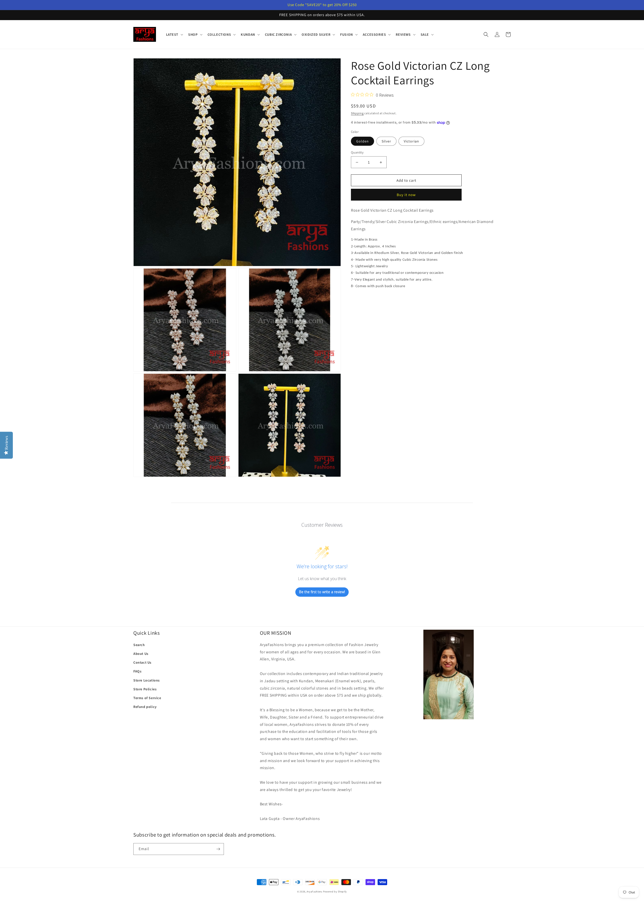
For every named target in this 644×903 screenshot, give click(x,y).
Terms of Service (147, 698)
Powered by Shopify (335, 891)
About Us (140, 653)
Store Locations (146, 680)
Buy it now (406, 194)
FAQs (137, 671)
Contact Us (142, 662)
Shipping (357, 113)
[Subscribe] (218, 849)
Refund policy (145, 706)
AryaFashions (314, 891)
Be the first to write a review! (322, 591)
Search (139, 645)
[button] (174, 34)
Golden (362, 141)
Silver (386, 141)
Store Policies (144, 689)
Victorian (411, 141)
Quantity (357, 152)
